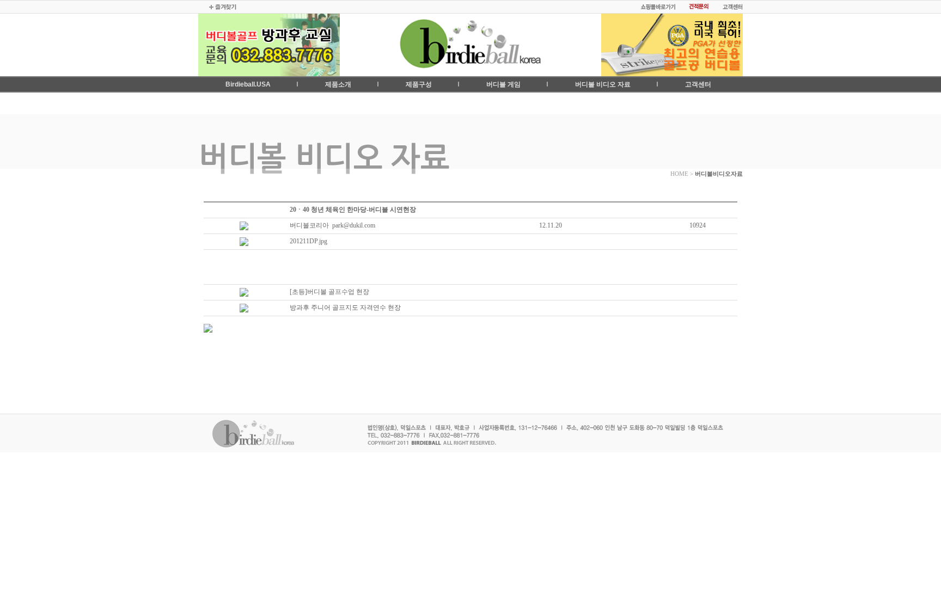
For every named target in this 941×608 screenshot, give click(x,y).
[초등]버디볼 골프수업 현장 (329, 292)
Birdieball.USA (248, 84)
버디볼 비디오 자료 (603, 84)
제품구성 (419, 84)
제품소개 (338, 84)
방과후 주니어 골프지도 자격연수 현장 (345, 307)
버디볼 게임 (503, 84)
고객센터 (698, 84)
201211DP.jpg (308, 241)
